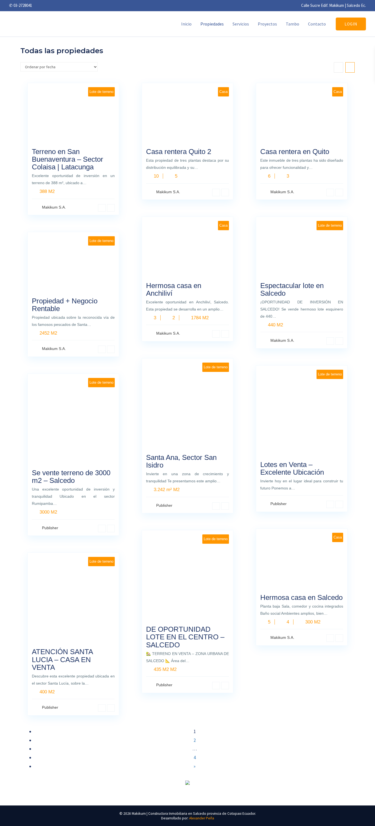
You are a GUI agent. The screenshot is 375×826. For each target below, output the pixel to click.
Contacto (317, 24)
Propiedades (212, 24)
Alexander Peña (201, 818)
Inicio (186, 24)
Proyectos (267, 24)
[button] (351, 24)
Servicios (241, 24)
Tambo (292, 24)
